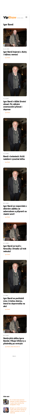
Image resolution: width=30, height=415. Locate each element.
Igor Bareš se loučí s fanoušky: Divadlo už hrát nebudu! (14, 249)
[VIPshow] (9, 18)
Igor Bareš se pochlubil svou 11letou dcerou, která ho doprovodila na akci (14, 302)
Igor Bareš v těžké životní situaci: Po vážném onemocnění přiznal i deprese (14, 105)
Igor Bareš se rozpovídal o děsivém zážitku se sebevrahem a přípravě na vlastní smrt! (15, 210)
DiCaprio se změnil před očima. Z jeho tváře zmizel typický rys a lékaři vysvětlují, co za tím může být (18, 410)
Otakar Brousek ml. (15, 346)
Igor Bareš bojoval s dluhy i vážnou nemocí (15, 53)
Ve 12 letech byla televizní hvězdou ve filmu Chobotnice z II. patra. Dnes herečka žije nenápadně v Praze (18, 402)
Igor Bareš (7, 57)
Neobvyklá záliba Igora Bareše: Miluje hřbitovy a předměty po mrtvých (14, 341)
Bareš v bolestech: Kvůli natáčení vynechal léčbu (14, 157)
